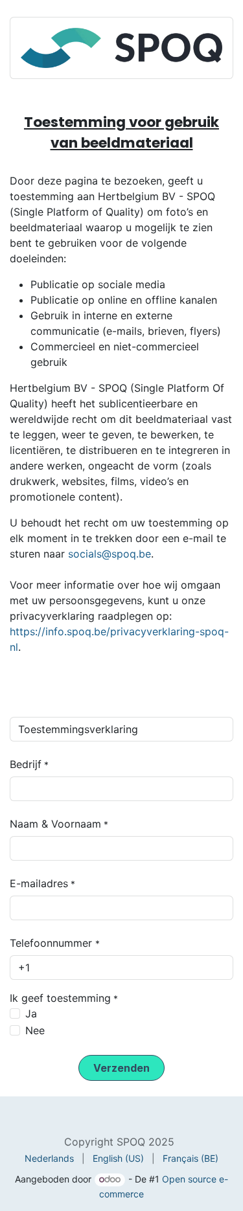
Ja (31, 1013)
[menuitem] (49, 1158)
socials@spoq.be (109, 553)
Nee (35, 1030)
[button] (121, 1068)
